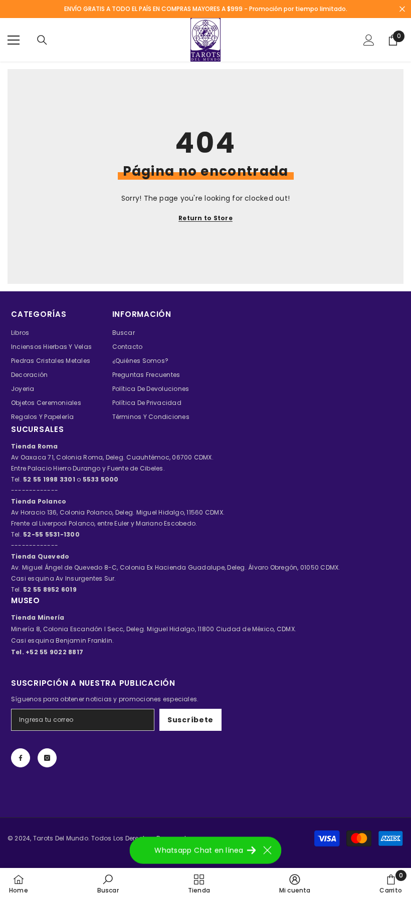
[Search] (42, 40)
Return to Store (205, 218)
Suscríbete (190, 720)
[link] (108, 883)
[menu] (14, 40)
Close (402, 9)
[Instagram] (47, 757)
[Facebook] (20, 757)
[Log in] (368, 40)
